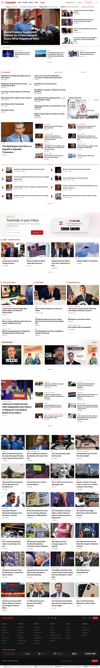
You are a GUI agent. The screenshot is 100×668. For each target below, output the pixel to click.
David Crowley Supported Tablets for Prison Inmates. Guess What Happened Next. (22, 35)
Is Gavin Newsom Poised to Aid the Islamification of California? (86, 127)
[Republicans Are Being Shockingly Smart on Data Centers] (9, 170)
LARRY (51, 627)
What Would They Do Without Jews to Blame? (16, 98)
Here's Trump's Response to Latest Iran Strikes (75, 178)
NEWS (19, 2)
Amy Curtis (79, 129)
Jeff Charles (16, 197)
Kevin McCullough (37, 632)
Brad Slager (36, 635)
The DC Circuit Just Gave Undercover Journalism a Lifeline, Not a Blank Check (48, 77)
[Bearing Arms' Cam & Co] (54, 355)
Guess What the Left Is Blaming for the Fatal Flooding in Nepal (47, 99)
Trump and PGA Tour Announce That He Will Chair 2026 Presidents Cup (12, 484)
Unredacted (52, 632)
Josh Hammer (37, 640)
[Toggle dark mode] (97, 2)
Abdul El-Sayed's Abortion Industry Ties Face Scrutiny (49, 115)
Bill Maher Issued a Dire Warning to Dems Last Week (53, 127)
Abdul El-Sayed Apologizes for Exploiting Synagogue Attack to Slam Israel (16, 332)
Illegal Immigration (22, 640)
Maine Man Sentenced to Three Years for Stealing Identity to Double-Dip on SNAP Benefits (37, 513)
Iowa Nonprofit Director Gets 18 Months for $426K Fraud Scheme (52, 406)
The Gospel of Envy (7, 110)
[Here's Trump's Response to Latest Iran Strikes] (58, 179)
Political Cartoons (75, 98)
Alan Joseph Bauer (38, 638)
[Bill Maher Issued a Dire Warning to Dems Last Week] (58, 170)
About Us (68, 627)
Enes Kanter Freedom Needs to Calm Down (15, 92)
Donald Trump (21, 632)
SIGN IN (80, 2)
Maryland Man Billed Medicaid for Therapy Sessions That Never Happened (86, 385)
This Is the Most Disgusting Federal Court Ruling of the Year (11, 544)
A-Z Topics (20, 623)
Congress (20, 630)
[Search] (94, 2)
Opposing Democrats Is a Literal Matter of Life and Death (50, 107)
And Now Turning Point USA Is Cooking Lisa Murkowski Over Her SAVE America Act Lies (53, 137)
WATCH (31, 2)
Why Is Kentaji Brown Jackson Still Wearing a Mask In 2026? (53, 417)
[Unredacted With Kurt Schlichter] (76, 355)
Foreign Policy (21, 638)
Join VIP (95, 618)
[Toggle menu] (2, 2)
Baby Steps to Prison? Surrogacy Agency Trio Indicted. (59, 544)
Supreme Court (21, 643)
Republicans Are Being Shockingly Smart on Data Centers (16, 77)
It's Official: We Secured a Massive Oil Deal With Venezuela (35, 603)
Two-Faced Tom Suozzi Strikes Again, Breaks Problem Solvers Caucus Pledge (62, 603)
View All (94, 342)
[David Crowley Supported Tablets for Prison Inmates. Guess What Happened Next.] (9, 179)
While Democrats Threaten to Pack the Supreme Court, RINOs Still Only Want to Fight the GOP (87, 407)
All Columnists (37, 643)
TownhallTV (4, 640)
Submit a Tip (68, 635)
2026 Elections (21, 627)
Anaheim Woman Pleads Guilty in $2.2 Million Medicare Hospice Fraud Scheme (87, 396)
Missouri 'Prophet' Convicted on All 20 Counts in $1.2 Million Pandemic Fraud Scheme (87, 484)
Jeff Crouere (70, 321)
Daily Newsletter (85, 632)
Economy (20, 635)
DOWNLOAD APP (70, 2)
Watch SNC (84, 635)
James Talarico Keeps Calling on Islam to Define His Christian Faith (87, 146)
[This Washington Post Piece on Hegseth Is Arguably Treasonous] (9, 187)
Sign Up (95, 661)
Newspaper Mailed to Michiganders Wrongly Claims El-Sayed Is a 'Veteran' (12, 513)
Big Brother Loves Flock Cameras (45, 84)
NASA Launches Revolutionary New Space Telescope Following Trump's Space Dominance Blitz (13, 455)
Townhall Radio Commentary (56, 638)
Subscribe (36, 232)
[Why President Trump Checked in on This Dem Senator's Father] (58, 196)
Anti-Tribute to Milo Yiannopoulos (12, 104)
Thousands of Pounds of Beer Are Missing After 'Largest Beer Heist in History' (12, 572)
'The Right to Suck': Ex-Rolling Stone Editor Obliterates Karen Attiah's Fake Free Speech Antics (54, 147)
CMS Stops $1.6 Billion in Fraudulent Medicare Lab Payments (54, 384)
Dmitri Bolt (37, 325)
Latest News (4, 630)
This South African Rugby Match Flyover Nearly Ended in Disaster (86, 513)
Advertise (68, 630)
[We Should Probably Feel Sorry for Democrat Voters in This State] (9, 196)
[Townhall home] (7, 618)
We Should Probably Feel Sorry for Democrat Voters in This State (31, 196)
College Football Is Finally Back (85, 156)
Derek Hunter (54, 268)
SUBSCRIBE (88, 2)
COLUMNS (25, 2)
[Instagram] (49, 618)
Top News (4, 627)
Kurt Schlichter (17, 171)
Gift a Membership (86, 630)
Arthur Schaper (71, 329)
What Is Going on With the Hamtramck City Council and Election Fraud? (16, 322)
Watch (3, 635)
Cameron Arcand (66, 180)
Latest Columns (5, 632)
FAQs (90, 618)
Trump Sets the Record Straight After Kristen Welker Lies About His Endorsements (14, 311)
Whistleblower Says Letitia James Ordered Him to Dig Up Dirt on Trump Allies (87, 137)
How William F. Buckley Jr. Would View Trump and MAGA (49, 91)
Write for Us (68, 638)
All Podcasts (52, 640)
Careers (67, 632)
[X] (46, 618)
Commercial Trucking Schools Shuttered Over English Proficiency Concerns (82, 310)
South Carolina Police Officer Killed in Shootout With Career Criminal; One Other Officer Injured (87, 417)
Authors (3, 643)
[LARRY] (11, 355)
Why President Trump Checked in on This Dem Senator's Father (54, 156)
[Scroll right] (98, 353)
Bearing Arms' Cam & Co (55, 635)
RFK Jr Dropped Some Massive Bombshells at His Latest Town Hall (37, 455)
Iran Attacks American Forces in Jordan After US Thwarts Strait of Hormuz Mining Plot (49, 321)
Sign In (84, 618)
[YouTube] (55, 618)
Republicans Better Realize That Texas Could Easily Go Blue (14, 85)
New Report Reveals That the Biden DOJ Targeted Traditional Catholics (87, 544)
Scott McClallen (47, 387)
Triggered (52, 630)
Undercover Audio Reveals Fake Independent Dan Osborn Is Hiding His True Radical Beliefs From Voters (17, 408)
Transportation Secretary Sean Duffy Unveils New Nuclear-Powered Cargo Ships (37, 572)
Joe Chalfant (79, 157)
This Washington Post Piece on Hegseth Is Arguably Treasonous (17, 149)
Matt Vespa (4, 155)
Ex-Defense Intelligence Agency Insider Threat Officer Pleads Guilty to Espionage (54, 396)
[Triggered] (33, 355)
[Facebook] (52, 618)
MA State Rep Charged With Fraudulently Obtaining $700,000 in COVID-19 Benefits (37, 544)
